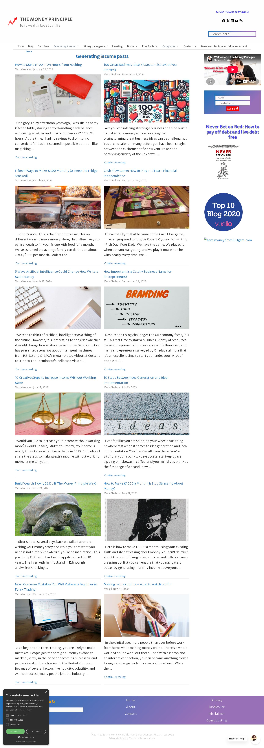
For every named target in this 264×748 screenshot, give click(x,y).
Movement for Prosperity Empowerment (224, 46)
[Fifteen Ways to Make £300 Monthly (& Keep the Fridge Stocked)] (58, 226)
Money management (95, 46)
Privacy (216, 700)
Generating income (64, 46)
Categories (168, 46)
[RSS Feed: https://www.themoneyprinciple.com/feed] (241, 21)
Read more (26, 710)
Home (20, 46)
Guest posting (216, 720)
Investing (117, 46)
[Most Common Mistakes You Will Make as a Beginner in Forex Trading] (58, 639)
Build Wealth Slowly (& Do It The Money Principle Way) (55, 483)
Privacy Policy (116, 738)
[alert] (26, 717)
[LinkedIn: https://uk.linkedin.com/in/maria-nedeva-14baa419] (232, 21)
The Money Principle (46, 19)
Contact (188, 46)
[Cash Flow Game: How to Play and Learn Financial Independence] (146, 226)
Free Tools (148, 46)
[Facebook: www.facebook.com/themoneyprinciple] (224, 21)
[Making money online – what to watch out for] (146, 634)
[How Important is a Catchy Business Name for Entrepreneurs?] (146, 326)
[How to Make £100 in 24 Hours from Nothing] (58, 115)
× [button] (46, 692)
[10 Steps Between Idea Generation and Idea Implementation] (146, 432)
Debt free (43, 46)
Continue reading (26, 157)
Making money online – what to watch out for (138, 584)
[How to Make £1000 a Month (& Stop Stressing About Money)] (146, 539)
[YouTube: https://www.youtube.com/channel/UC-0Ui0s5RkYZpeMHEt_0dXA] (236, 21)
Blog (30, 46)
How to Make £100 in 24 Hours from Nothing (48, 65)
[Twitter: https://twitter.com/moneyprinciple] (228, 21)
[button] (7, 715)
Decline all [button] (36, 731)
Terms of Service (138, 738)
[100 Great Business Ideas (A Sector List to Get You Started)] (146, 120)
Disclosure (217, 707)
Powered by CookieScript (26, 742)
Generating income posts (102, 56)
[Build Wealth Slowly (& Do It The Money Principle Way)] (58, 533)
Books (130, 46)
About (130, 707)
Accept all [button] (15, 731)
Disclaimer (217, 714)
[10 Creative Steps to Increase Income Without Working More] (58, 432)
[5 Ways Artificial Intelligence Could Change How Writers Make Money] (58, 326)
